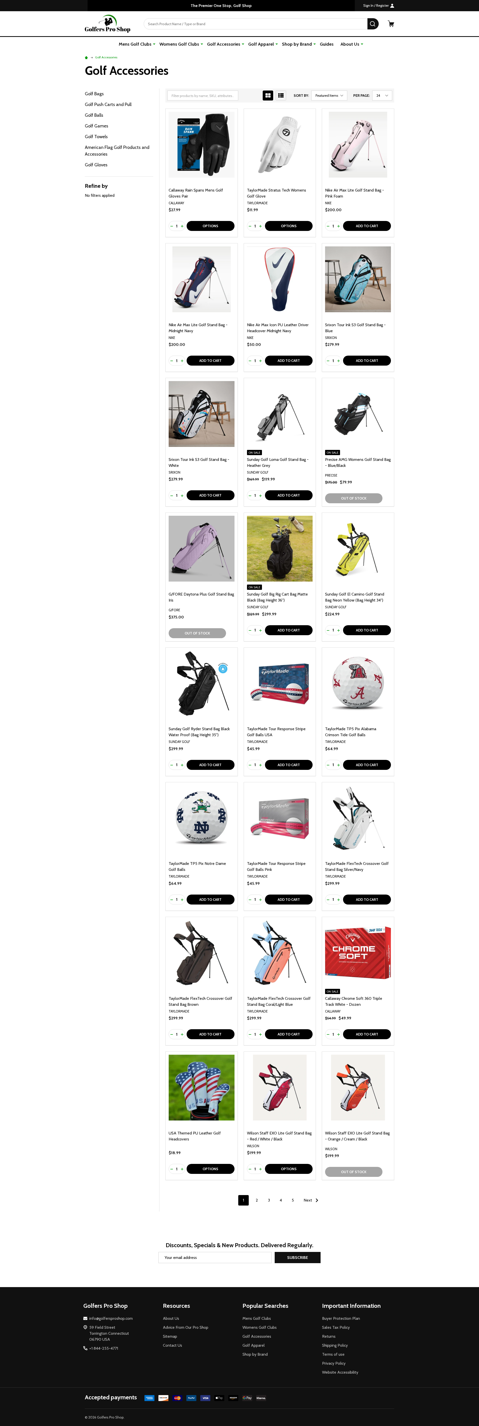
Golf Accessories (223, 44)
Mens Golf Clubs (135, 44)
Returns (329, 1336)
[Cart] (391, 23)
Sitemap (170, 1336)
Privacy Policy (334, 1363)
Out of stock (353, 498)
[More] (154, 44)
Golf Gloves (96, 165)
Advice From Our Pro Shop (185, 1327)
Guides (327, 44)
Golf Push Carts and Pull (108, 104)
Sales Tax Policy (336, 1327)
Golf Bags (94, 94)
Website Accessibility (340, 1372)
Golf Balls (94, 115)
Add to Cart (367, 226)
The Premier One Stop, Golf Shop (221, 5)
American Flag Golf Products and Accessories (117, 151)
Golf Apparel (261, 44)
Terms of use (333, 1354)
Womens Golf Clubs (179, 44)
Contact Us (172, 1345)
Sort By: (301, 95)
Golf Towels (96, 136)
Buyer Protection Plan (341, 1318)
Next (308, 1200)
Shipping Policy (335, 1345)
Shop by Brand (297, 44)
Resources (176, 1305)
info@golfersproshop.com (111, 1318)
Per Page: (361, 95)
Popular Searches (265, 1305)
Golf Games (96, 126)
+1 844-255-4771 (103, 1348)
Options (210, 226)
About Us (350, 44)
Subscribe (297, 1257)
